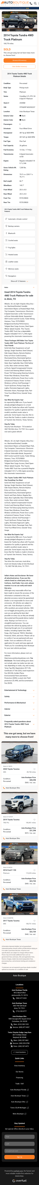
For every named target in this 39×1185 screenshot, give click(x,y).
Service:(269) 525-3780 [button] (21, 1043)
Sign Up (19, 1157)
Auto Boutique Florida (18, 1090)
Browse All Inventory (19, 60)
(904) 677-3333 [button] (21, 998)
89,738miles (31, 772)
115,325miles (31, 873)
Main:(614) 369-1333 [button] (21, 1024)
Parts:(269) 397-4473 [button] (21, 1046)
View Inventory (19, 1066)
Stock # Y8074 (7, 766)
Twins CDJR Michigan (18, 1108)
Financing (19, 1078)
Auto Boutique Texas (18, 1096)
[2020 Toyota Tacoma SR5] (19, 752)
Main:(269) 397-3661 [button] (21, 1040)
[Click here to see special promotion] (19, 8)
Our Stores (19, 1072)
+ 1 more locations (19, 1052)
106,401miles (31, 823)
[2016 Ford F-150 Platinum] (19, 853)
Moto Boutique (18, 1114)
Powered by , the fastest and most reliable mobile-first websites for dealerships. (19, 1173)
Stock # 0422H (7, 867)
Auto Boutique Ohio (18, 1102)
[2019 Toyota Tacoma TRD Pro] (19, 803)
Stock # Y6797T (8, 817)
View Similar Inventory (19, 66)
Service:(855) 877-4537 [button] (21, 1027)
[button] (31, 3)
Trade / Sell (19, 1084)
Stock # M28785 (8, 918)
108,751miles (31, 924)
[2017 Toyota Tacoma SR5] (19, 904)
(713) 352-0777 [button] (21, 1011)
